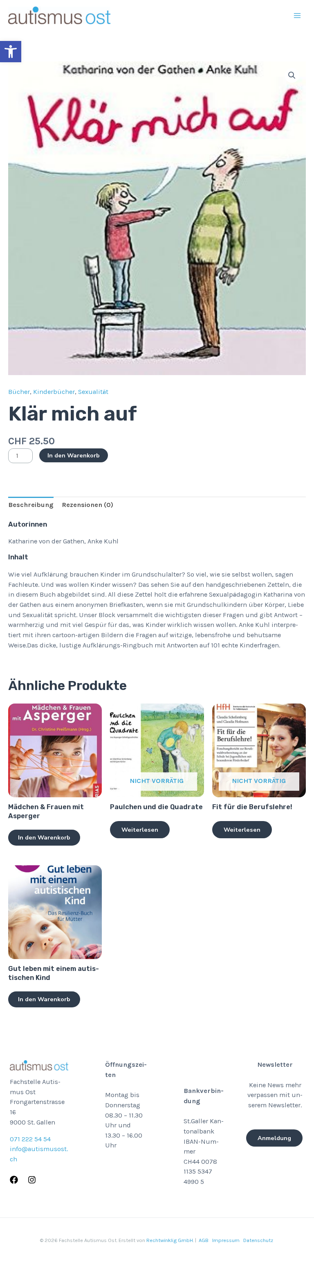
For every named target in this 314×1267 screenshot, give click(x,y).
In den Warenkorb (73, 455)
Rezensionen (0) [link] (87, 505)
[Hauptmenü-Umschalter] (297, 15)
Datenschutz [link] (258, 1240)
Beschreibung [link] (31, 505)
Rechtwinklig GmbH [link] (169, 1240)
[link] (10, 51)
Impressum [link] (226, 1240)
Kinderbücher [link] (54, 392)
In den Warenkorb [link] (44, 837)
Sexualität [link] (93, 392)
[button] (292, 75)
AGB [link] (203, 1240)
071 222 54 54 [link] (30, 1139)
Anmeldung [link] (274, 1138)
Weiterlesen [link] (139, 830)
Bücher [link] (19, 392)
